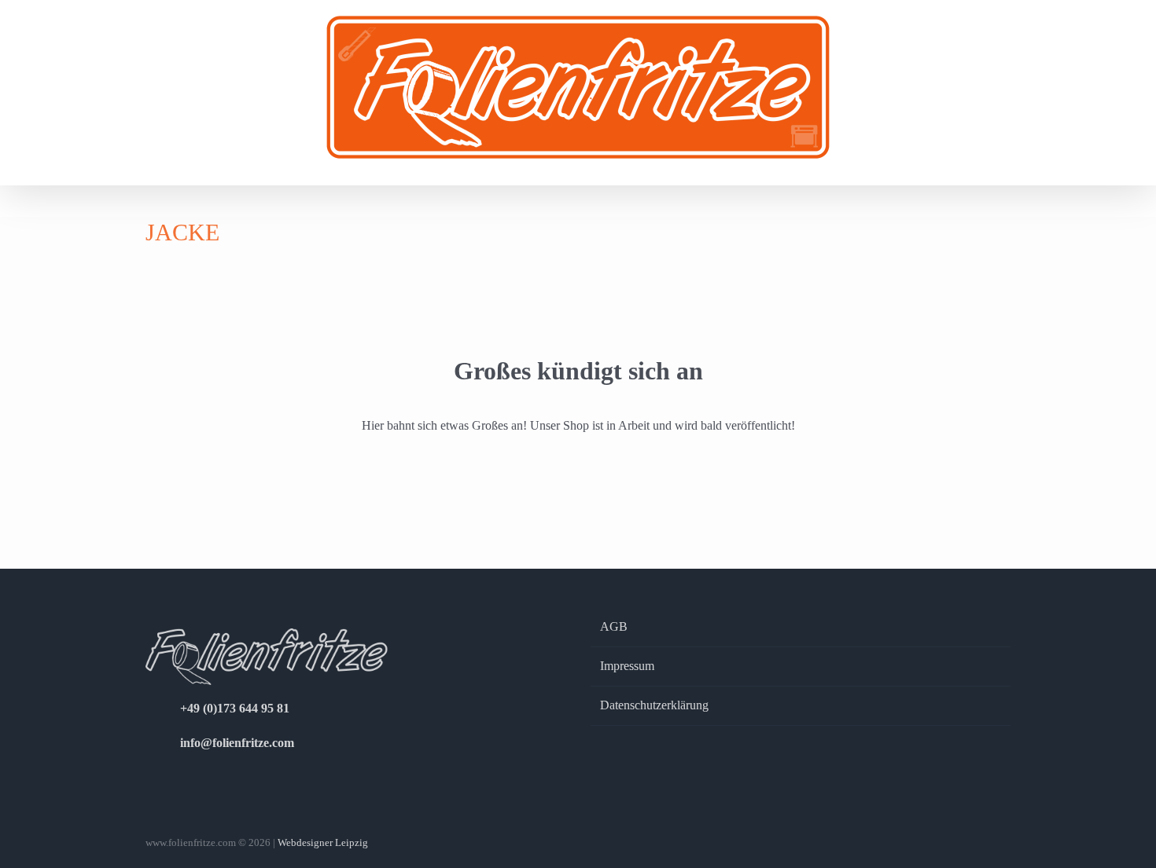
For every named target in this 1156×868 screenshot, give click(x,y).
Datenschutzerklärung (654, 705)
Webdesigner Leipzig (323, 842)
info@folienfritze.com (237, 742)
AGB (614, 626)
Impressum (627, 665)
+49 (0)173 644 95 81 (234, 708)
